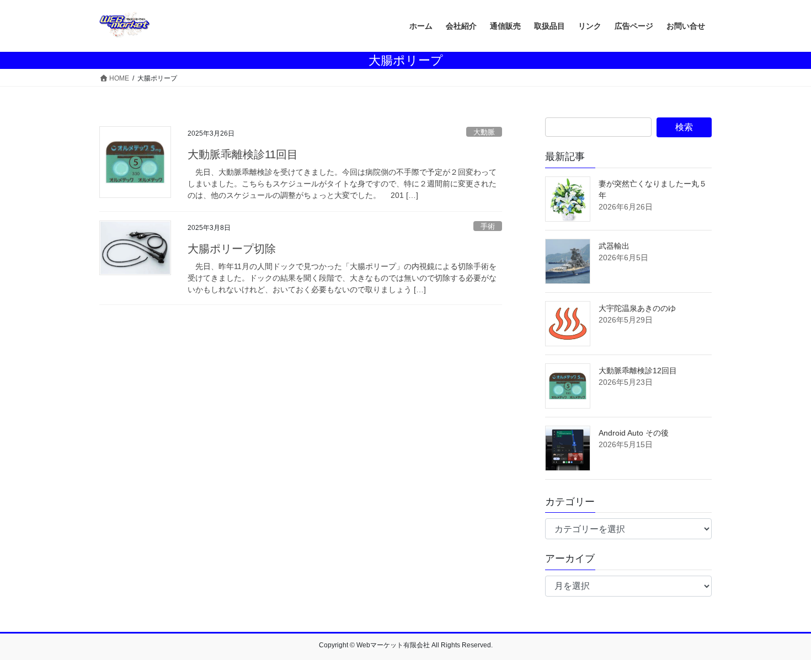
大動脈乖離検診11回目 (243, 154)
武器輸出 (614, 246)
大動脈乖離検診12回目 (638, 370)
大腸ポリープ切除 (232, 249)
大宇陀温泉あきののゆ (637, 308)
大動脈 (484, 132)
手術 (488, 226)
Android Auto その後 (634, 432)
